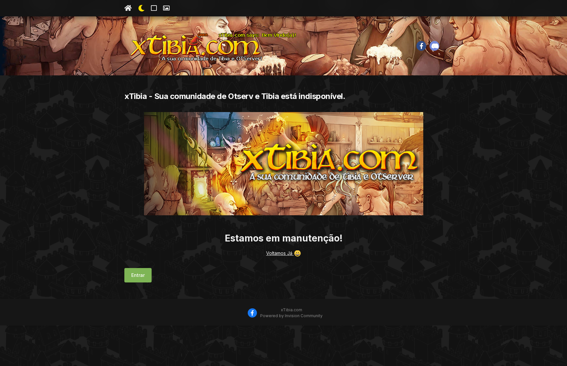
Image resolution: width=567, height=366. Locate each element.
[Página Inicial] (128, 8)
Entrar (138, 275)
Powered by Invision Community (291, 315)
